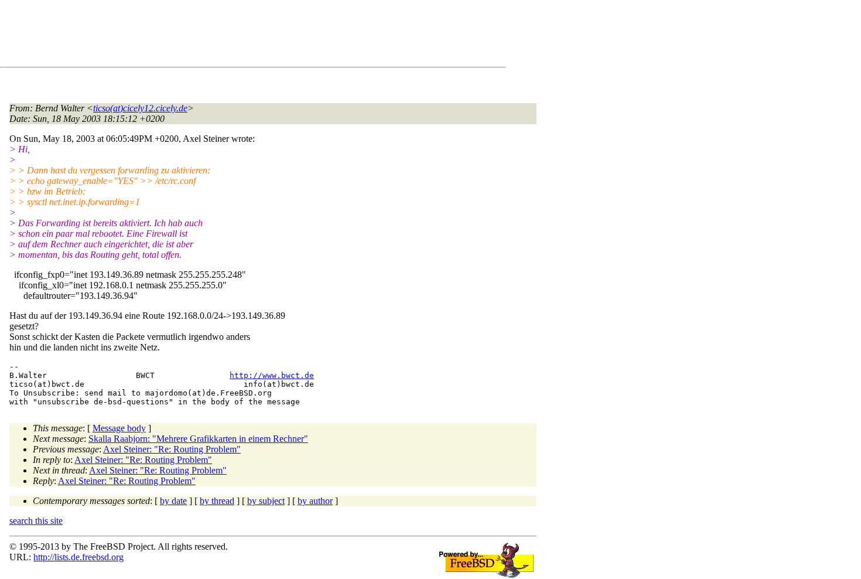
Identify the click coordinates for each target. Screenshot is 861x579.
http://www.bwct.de (272, 375)
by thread (217, 501)
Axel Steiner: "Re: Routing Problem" (172, 449)
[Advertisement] (222, 35)
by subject (266, 501)
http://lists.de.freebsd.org (78, 557)
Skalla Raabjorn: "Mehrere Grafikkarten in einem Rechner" (198, 439)
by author (315, 501)
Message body (119, 428)
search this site (36, 521)
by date (173, 501)
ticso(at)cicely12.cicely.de (140, 108)
